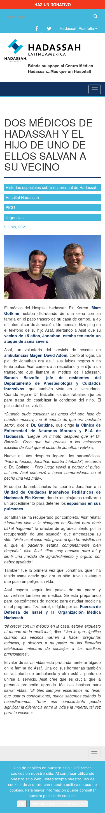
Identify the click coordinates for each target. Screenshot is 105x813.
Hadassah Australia (77, 28)
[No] (98, 787)
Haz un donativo (52, 4)
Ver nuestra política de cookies (59, 804)
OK (21, 804)
